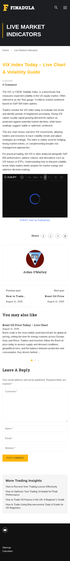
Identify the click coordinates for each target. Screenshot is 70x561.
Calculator (7, 551)
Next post (59, 290)
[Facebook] (43, 235)
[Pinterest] (57, 235)
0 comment (9, 84)
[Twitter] (50, 235)
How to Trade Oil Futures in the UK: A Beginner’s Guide (35, 499)
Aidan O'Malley (35, 272)
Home (5, 50)
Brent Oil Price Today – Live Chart (25, 325)
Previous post (13, 290)
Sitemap (6, 547)
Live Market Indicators (26, 50)
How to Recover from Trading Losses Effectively (31, 486)
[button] (32, 360)
